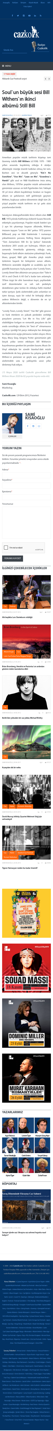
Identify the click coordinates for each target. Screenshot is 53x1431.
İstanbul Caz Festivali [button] (25, 853)
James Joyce (46, 1381)
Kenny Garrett (45, 1389)
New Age (46, 1331)
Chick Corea (20, 1366)
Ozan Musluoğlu (14, 1404)
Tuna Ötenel (10, 1420)
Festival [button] (12, 606)
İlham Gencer (6, 1381)
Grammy (33, 1308)
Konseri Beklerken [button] (10, 857)
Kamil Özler (16, 1389)
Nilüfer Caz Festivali (9, 1335)
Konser (48, 1324)
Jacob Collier (26, 1381)
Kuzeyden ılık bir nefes (11, 768)
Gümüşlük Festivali (44, 1308)
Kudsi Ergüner (17, 1393)
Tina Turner (15, 1416)
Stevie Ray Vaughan (32, 1412)
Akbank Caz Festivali (27, 1285)
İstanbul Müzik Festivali (19, 1320)
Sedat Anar (46, 1408)
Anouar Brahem (43, 1351)
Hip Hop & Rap (23, 1316)
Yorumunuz (7, 504)
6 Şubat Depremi (21, 1282)
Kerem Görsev (7, 1393)
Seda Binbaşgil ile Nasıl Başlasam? (30, 1408)
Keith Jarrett (25, 1389)
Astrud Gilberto (20, 1355)
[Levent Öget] (25, 1125)
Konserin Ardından (25, 1328)
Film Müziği (31, 1301)
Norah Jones (26, 1401)
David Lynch (29, 1366)
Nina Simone (16, 1401)
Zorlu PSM (39, 1343)
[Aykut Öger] (9, 1165)
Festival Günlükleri (20, 1301)
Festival (10, 1301)
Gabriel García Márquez (18, 1378)
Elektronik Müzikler (41, 1297)
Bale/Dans (42, 1289)
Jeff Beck (5, 1385)
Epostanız (7, 492)
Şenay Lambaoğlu (8, 1412)
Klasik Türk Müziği (38, 1324)
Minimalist (28, 1331)
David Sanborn (39, 1366)
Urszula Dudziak (28, 1420)
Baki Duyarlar (13, 1358)
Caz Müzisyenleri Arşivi (39, 1293)
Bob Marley (12, 1362)
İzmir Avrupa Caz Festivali (37, 1320)
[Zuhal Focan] (42, 1165)
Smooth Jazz (25, 1339)
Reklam (15, 3)
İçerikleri (12, 436)
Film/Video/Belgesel (43, 1301)
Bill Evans (43, 1358)
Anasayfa (6, 3)
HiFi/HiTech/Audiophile (10, 1316)
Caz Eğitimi (26, 1293)
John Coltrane (24, 1385)
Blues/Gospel (14, 1293)
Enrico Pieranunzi (8, 1374)
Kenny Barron (35, 1389)
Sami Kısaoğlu (7, 115)
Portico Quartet (44, 1404)
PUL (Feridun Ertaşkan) (33, 1335)
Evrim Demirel (19, 1374)
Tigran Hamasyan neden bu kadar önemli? (20, 868)
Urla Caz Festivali (35, 1339)
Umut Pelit (18, 1420)
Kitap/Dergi (18, 1324)
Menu (8, 66)
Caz (21, 1293)
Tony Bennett (35, 1416)
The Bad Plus (6, 1416)
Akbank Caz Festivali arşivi (14, 79)
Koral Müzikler (37, 1328)
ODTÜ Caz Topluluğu (37, 1401)
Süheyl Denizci (44, 1412)
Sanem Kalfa (15, 1408)
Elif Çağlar (25, 1370)
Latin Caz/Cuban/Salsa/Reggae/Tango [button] (17, 656)
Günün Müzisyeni (24, 1312)
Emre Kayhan (44, 1370)
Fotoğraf (22, 1305)
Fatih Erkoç (29, 1374)
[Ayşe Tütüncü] (9, 1125)
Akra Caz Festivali (41, 1285)
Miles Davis (40, 1397)
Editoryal (31, 1297)
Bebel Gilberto (34, 1358)
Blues (43, 3)
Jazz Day (10, 1324)
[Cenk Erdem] (25, 1145)
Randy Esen (6, 1408)
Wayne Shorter (39, 1420)
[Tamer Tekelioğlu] (9, 1145)
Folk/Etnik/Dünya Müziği (10, 1305)
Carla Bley (31, 1362)
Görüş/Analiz (25, 1308)
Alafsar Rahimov (32, 1351)
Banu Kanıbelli (23, 1358)
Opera (19, 1335)
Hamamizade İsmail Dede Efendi (38, 1378)
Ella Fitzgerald (34, 1370)
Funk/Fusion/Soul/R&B (33, 1305)
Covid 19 (17, 1297)
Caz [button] (5, 606)
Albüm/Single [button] (9, 652)
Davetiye (24, 1297)
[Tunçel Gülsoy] (42, 1145)
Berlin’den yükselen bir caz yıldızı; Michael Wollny (22, 718)
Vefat (44, 1339)
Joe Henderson (14, 1385)
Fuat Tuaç (7, 1378)
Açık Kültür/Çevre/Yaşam (36, 1282)
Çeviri (11, 1297)
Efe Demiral (17, 1370)
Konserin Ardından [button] (25, 806)
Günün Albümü (12, 1312)
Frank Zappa (38, 1374)
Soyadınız (7, 480)
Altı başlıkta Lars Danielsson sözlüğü (17, 617)
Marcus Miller (20, 1397)
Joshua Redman (46, 1385)
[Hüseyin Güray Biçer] (42, 1125)
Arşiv (35, 1289)
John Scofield (35, 1385)
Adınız (5, 470)
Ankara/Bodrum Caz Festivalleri (23, 1289)
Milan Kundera (31, 1397)
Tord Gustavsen (46, 1416)
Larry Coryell (28, 1393)
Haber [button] (12, 806)
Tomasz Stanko (25, 1416)
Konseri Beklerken (12, 1328)
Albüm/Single (27, 115)
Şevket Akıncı (20, 1412)
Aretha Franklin (9, 1355)
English (4, 1301)
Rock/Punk (9, 1339)
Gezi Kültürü (11, 1308)
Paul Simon (33, 1404)
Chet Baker (11, 1366)
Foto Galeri (28, 7)
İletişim (23, 3)
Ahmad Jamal (21, 1351)
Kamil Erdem (7, 1389)
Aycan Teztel (31, 1355)
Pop (23, 1335)
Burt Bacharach (22, 1362)
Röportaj (17, 1339)
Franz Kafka (46, 1374)
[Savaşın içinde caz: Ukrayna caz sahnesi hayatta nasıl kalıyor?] (26, 1206)
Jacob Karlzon (36, 1381)
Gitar (18, 1308)
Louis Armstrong (38, 1393)
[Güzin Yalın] (25, 1165)
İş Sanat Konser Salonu (37, 1316)
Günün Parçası (35, 1312)
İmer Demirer (16, 1381)
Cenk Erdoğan (40, 1362)
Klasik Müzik (33, 3)
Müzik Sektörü (37, 1331)
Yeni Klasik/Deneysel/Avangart (24, 1343)
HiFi (48, 3)
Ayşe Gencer (40, 1355)
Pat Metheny (25, 1404)
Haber (43, 1312)
